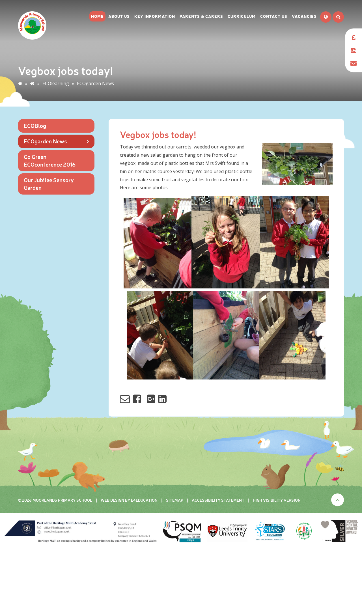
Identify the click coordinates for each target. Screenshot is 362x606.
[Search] (338, 17)
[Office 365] (353, 63)
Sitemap (174, 500)
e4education (144, 500)
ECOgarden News (95, 83)
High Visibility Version (277, 500)
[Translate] (325, 17)
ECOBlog (35, 125)
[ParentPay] (353, 37)
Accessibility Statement (218, 500)
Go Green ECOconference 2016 (50, 160)
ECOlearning (55, 83)
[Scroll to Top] (337, 499)
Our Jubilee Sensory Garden (49, 183)
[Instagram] (353, 50)
